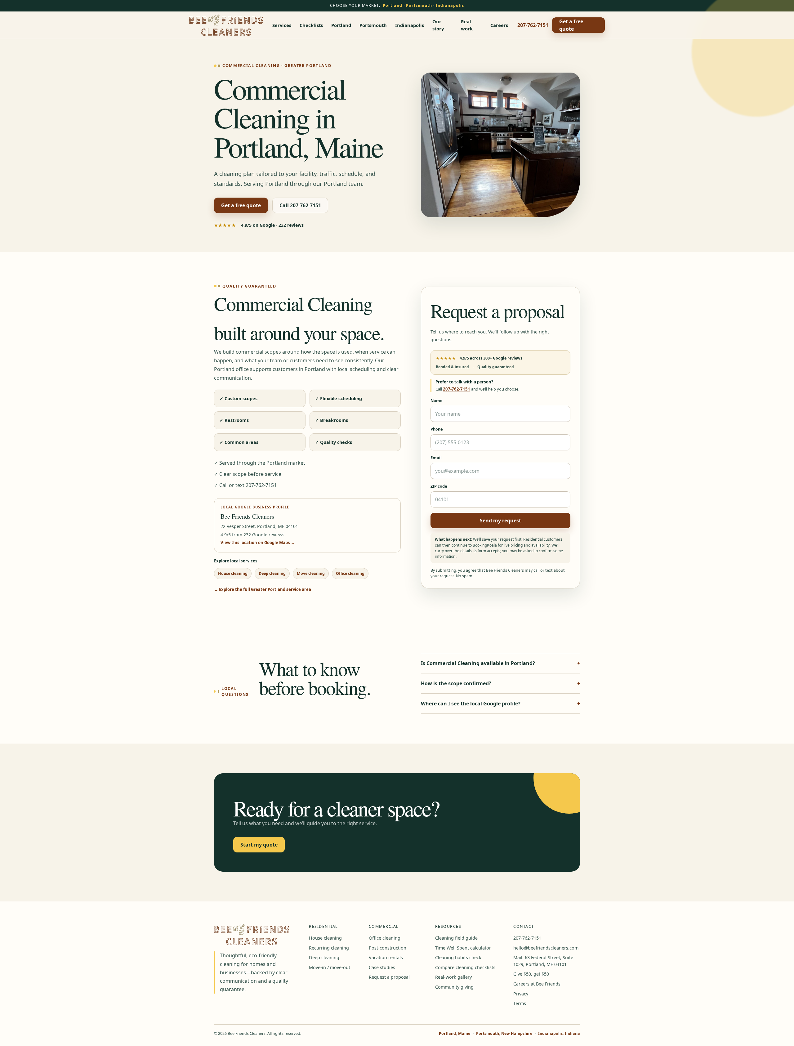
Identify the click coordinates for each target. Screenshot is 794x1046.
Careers (499, 25)
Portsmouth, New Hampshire (504, 1033)
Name (436, 400)
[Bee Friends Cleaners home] (226, 25)
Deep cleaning (272, 573)
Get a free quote (571, 25)
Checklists (311, 25)
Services (281, 25)
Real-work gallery (453, 977)
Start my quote (259, 844)
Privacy (520, 994)
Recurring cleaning (329, 948)
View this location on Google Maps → (258, 542)
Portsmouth (419, 5)
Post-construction (387, 948)
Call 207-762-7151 (300, 205)
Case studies (382, 967)
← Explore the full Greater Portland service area (262, 589)
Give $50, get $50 (531, 974)
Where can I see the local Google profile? (470, 703)
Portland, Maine (454, 1033)
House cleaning (233, 573)
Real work (467, 24)
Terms (519, 1003)
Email (436, 457)
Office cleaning (350, 573)
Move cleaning (311, 573)
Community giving (454, 987)
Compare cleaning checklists (465, 967)
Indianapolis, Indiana (559, 1033)
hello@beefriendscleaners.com (545, 948)
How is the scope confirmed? (456, 683)
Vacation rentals (386, 957)
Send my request (500, 520)
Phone (436, 429)
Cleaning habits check (458, 957)
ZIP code (438, 486)
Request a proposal (389, 977)
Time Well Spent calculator (463, 948)
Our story (438, 24)
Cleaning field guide (456, 938)
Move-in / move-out (329, 967)
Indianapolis (450, 5)
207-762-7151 (532, 25)
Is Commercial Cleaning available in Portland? (478, 663)
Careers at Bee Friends (536, 984)
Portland (392, 5)
